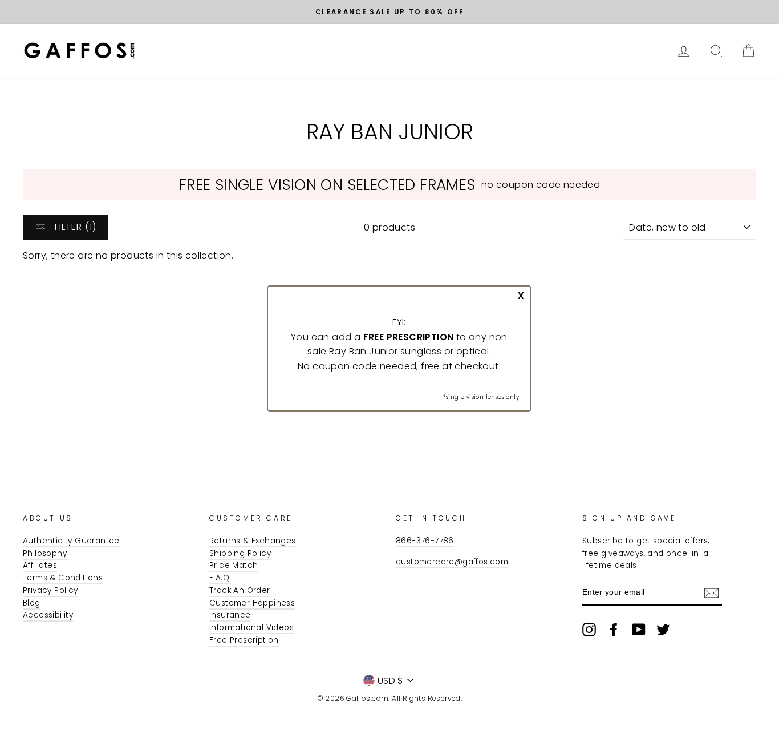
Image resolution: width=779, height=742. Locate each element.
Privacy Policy (50, 590)
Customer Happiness (252, 603)
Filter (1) (74, 226)
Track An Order (239, 590)
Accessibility (48, 615)
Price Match (233, 565)
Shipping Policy (240, 553)
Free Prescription (244, 640)
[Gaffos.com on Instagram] (589, 629)
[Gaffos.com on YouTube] (639, 629)
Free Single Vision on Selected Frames (327, 184)
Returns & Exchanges (252, 540)
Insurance (230, 615)
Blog (31, 603)
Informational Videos (251, 627)
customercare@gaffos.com (452, 561)
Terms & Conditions (63, 577)
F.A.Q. (220, 577)
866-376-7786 (425, 540)
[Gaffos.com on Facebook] (613, 629)
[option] (389, 12)
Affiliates (40, 565)
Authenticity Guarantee (71, 540)
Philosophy (45, 553)
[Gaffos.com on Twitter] (663, 629)
